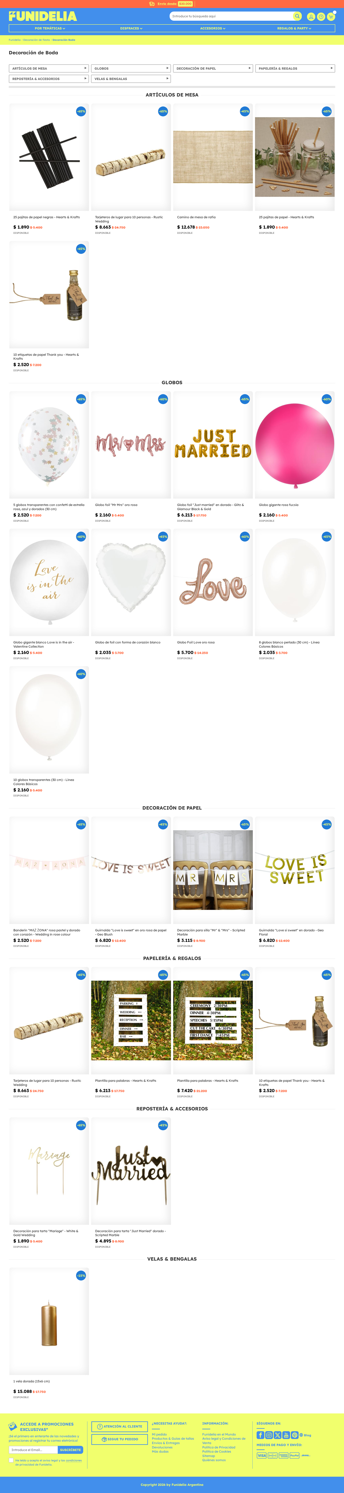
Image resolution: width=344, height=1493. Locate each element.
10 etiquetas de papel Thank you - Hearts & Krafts (46, 357)
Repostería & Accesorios (36, 79)
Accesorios (211, 28)
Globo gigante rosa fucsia (278, 505)
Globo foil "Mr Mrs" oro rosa (116, 505)
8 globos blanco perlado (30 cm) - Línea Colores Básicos (289, 644)
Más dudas (160, 1451)
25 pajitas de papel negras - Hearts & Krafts (46, 217)
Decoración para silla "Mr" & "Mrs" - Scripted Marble (211, 932)
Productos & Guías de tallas (173, 1438)
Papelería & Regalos (278, 68)
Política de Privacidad (218, 1447)
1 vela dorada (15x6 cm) (31, 1381)
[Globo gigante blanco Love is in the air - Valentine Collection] (49, 582)
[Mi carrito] (331, 17)
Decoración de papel (196, 68)
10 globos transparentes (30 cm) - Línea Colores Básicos (43, 782)
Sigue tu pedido (122, 1439)
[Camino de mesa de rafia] (213, 157)
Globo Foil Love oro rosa (196, 642)
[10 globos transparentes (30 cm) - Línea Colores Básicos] (49, 720)
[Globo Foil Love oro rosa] (213, 582)
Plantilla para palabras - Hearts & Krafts (125, 1081)
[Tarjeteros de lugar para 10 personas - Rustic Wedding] (131, 157)
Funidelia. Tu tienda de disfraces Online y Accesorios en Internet (43, 16)
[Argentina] (260, 1435)
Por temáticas (48, 28)
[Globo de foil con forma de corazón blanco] (131, 582)
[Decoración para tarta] (49, 1171)
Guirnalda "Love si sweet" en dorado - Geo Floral (291, 932)
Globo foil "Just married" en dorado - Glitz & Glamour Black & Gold (210, 507)
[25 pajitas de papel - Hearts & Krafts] (295, 157)
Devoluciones (162, 1447)
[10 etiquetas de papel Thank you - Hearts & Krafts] (49, 295)
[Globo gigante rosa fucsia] (295, 445)
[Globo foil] (131, 445)
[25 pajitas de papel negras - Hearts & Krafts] (49, 157)
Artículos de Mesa (29, 68)
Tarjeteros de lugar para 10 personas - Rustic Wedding (129, 219)
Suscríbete (70, 1450)
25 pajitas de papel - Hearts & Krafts (286, 217)
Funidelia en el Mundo (219, 1434)
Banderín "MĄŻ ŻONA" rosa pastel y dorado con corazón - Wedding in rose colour (46, 932)
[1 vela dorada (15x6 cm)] (49, 1321)
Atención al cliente (122, 1426)
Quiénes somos (214, 1460)
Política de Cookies (216, 1451)
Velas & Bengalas (111, 79)
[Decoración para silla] (213, 870)
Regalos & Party (292, 28)
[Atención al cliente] (321, 17)
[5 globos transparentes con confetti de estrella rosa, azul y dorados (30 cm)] (49, 445)
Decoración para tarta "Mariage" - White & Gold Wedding (45, 1233)
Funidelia (15, 39)
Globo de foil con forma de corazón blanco (127, 642)
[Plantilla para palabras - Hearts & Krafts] (131, 1021)
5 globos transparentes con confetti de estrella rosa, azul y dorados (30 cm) (48, 507)
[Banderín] (49, 870)
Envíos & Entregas (166, 1443)
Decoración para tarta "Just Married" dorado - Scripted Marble (130, 1233)
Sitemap (208, 1456)
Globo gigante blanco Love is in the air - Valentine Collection (43, 644)
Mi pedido (159, 1434)
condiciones (74, 1460)
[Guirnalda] (131, 870)
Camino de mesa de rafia (196, 217)
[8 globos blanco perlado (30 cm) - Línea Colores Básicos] (295, 582)
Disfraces (129, 28)
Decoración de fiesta (36, 39)
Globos (101, 68)
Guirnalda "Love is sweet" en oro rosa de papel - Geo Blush (130, 932)
